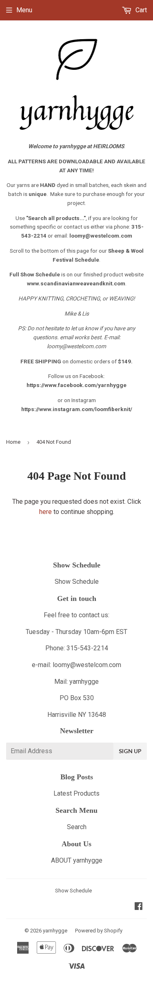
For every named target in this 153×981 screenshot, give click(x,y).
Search (76, 827)
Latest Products (76, 793)
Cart (140, 10)
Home (13, 442)
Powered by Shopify (98, 931)
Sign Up (130, 750)
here (45, 512)
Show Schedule (77, 581)
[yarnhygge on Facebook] (138, 907)
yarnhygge (55, 931)
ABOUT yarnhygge (76, 860)
